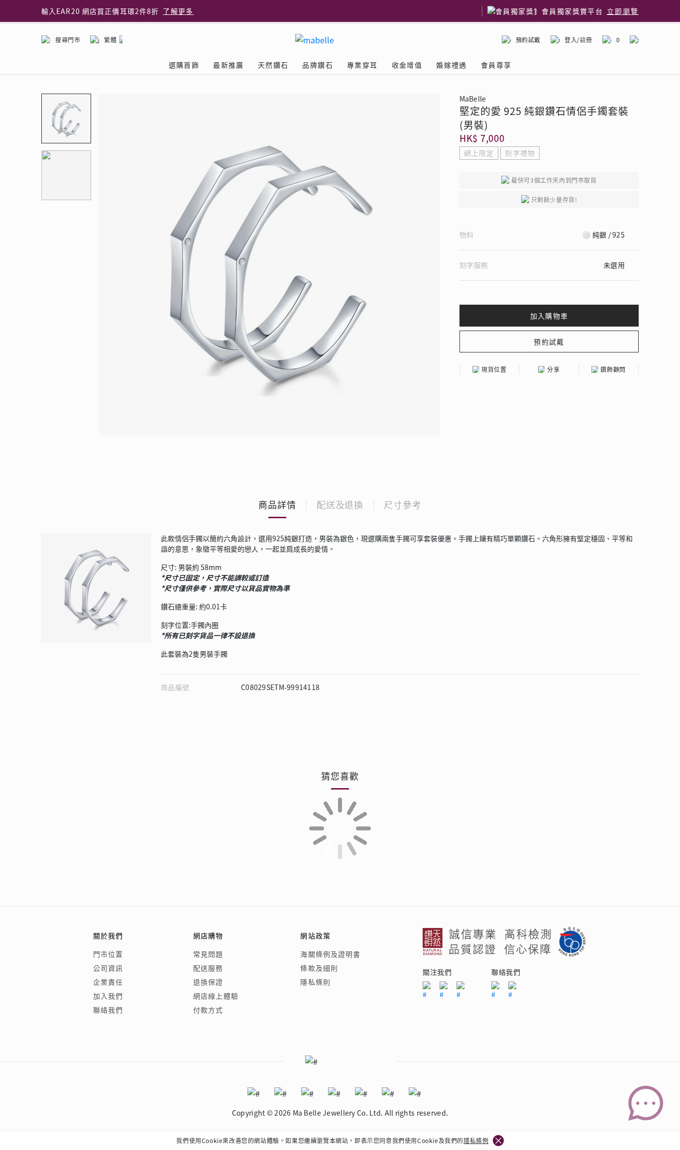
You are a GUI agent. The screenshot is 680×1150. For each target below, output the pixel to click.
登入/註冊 (578, 39)
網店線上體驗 (215, 996)
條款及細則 (319, 968)
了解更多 (178, 11)
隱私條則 (315, 982)
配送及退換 (340, 504)
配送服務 (208, 968)
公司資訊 (108, 968)
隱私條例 (475, 1140)
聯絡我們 (108, 1010)
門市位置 (108, 954)
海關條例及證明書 (330, 954)
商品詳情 (277, 504)
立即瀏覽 (623, 11)
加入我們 (108, 996)
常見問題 (208, 954)
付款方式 (208, 1010)
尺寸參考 (403, 504)
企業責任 (108, 982)
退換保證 (208, 982)
